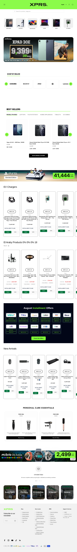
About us (52, 514)
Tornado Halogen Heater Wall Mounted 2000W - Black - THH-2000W (29, 276)
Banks (43, 230)
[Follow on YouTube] (12, 540)
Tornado (11, 273)
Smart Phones (25, 518)
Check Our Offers (38, 338)
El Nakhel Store (39, 512)
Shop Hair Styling (56, 437)
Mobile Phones (12, 114)
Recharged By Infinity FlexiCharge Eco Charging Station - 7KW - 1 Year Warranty (47, 218)
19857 (65, 512)
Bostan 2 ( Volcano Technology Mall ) (39, 533)
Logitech (9, 374)
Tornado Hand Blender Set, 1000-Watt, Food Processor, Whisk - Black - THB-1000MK (12, 276)
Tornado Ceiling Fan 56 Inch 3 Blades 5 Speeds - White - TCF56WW (47, 275)
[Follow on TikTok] (16, 540)
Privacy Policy (53, 518)
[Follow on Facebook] (5, 540)
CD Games (66, 114)
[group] (38, 174)
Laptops (22, 114)
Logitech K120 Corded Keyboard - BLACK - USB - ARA (52, 378)
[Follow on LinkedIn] (20, 540)
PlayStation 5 (33, 114)
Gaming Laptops (25, 514)
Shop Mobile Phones (38, 155)
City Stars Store (39, 530)
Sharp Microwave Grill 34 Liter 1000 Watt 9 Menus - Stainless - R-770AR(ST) (65, 276)
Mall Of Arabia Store (40, 516)
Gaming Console (25, 512)
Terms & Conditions (54, 512)
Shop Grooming (21, 437)
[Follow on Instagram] (8, 540)
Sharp (65, 273)
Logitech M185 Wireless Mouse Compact (38, 377)
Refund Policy (53, 520)
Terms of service (53, 522)
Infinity (11, 214)
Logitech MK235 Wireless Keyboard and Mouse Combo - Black (24, 378)
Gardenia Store (39, 514)
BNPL (51, 230)
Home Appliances (46, 114)
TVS (23, 522)
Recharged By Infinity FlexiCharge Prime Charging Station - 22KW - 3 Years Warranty (65, 218)
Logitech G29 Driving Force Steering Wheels (67, 377)
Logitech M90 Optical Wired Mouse (10, 377)
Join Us (51, 524)
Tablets (58, 114)
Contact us (52, 516)
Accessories (24, 520)
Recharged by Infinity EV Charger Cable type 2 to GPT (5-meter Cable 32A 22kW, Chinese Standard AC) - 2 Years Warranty (30, 218)
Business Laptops (25, 516)
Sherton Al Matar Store (40, 521)
